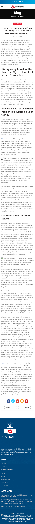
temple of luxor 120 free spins (10, 143)
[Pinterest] (22, 2)
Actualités (4, 483)
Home (13, 16)
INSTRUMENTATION (7, 470)
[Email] (20, 2)
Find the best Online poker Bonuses (13, 506)
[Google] (17, 2)
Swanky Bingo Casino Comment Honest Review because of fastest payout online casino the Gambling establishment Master (17, 501)
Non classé (20, 16)
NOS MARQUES (6, 479)
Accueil (3, 463)
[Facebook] (12, 2)
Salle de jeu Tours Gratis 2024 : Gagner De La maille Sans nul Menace (16, 496)
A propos (4, 467)
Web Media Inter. (21, 521)
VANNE (3, 473)
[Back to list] (17, 407)
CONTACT (4, 486)
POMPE (3, 476)
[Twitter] (14, 2)
